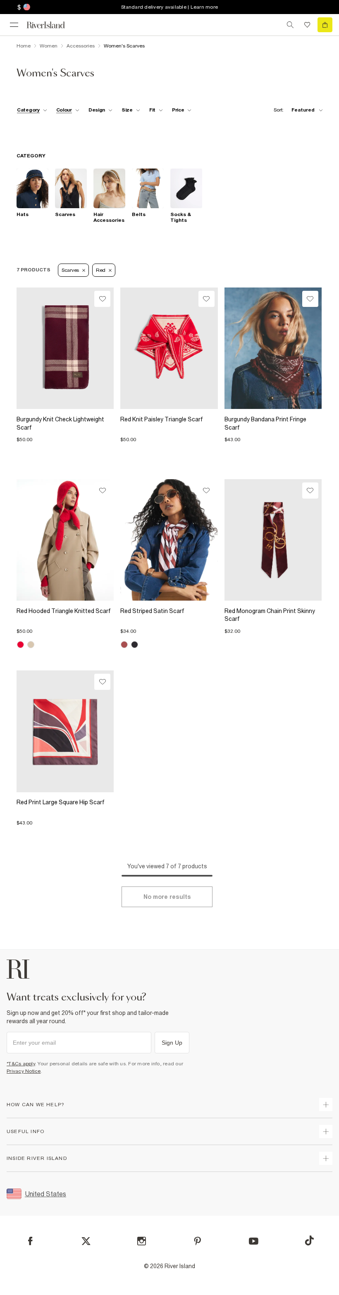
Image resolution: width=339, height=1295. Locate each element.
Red (100, 270)
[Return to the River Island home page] (51, 25)
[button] (65, 435)
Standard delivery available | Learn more (169, 7)
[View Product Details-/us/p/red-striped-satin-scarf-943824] (168, 540)
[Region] (26, 7)
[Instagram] (141, 1241)
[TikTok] (309, 1240)
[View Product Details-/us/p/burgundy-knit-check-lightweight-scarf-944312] (65, 348)
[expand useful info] (325, 1131)
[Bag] (325, 24)
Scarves (70, 270)
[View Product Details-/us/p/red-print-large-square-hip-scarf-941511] (65, 731)
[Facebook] (30, 1241)
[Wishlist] (307, 25)
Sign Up (172, 1042)
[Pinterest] (197, 1241)
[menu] (14, 24)
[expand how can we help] (325, 1104)
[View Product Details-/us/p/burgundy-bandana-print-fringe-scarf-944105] (273, 348)
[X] (86, 1241)
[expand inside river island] (325, 1158)
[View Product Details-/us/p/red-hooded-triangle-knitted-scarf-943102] (65, 540)
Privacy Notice (24, 1071)
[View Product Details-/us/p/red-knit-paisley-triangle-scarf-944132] (168, 348)
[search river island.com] (290, 24)
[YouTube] (253, 1241)
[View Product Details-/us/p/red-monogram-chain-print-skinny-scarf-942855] (273, 540)
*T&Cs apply (21, 1064)
